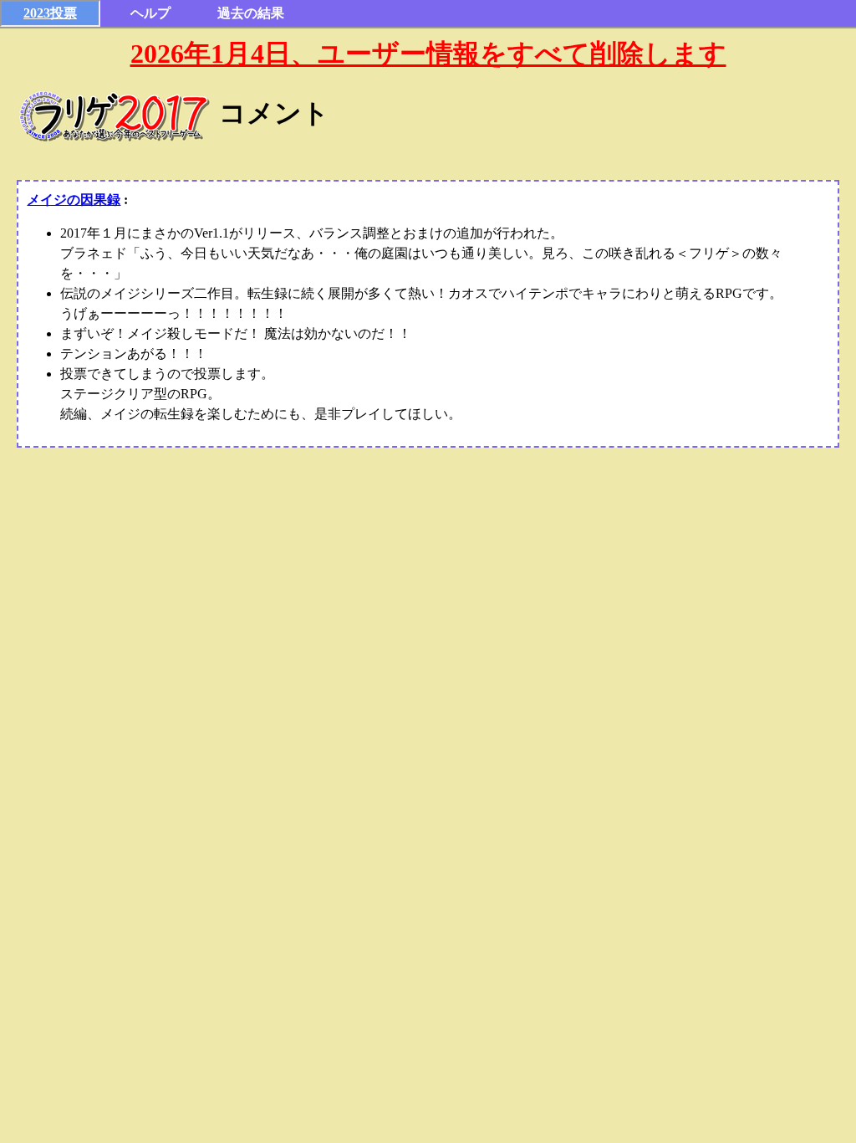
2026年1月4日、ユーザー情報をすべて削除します (428, 53)
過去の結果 (250, 13)
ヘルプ (150, 13)
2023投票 (50, 13)
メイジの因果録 (73, 199)
